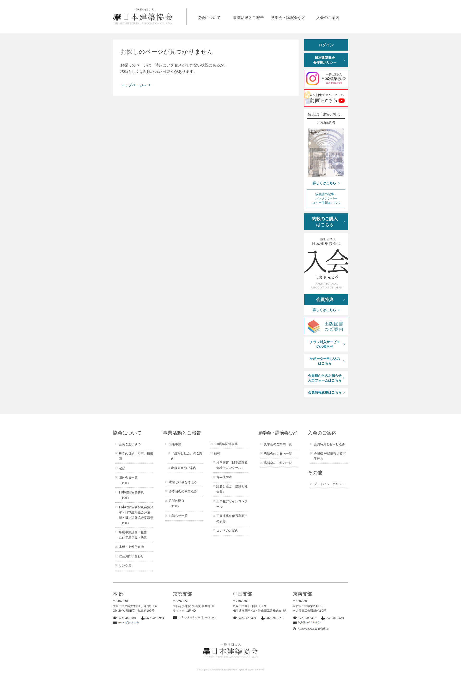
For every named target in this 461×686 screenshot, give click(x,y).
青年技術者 (224, 477)
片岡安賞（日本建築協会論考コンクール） (232, 465)
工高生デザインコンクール (232, 503)
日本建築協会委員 (131, 494)
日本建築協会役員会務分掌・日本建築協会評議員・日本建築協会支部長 (136, 515)
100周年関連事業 (226, 444)
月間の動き (176, 503)
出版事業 (175, 444)
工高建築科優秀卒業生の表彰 (232, 518)
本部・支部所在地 (131, 547)
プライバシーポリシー (329, 484)
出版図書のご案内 (183, 468)
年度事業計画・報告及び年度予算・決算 (133, 534)
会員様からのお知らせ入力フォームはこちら (325, 378)
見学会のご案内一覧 (278, 444)
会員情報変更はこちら (325, 392)
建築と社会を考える (183, 482)
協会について (208, 18)
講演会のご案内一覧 (278, 453)
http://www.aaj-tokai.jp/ (313, 628)
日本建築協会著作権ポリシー (325, 60)
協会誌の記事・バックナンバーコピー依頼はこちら (326, 198)
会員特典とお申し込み (329, 444)
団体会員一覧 (128, 480)
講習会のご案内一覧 (278, 463)
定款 (122, 468)
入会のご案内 (327, 18)
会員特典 (325, 299)
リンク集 (125, 565)
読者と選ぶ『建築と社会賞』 (232, 489)
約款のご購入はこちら (325, 221)
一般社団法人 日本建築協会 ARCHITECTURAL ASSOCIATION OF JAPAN (149, 16)
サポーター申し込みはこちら (325, 361)
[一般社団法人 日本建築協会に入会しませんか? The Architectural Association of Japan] (326, 263)
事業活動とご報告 (248, 18)
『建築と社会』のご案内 (186, 455)
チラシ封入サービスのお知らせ (325, 344)
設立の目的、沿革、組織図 (136, 456)
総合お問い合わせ (131, 556)
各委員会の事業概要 (183, 491)
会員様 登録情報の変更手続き (330, 456)
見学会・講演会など (288, 18)
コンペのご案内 (227, 530)
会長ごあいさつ (130, 444)
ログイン (326, 45)
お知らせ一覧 (178, 515)
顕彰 (217, 453)
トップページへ (133, 85)
